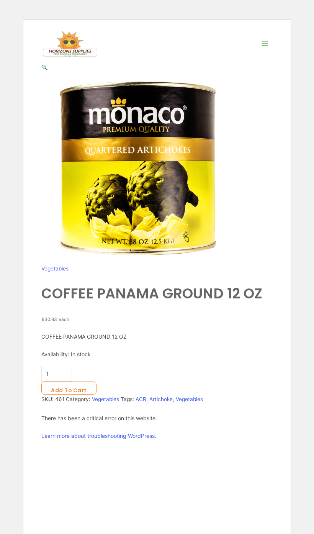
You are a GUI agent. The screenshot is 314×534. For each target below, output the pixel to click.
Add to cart (69, 390)
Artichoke (161, 399)
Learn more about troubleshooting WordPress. (98, 435)
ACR (141, 399)
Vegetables (55, 268)
